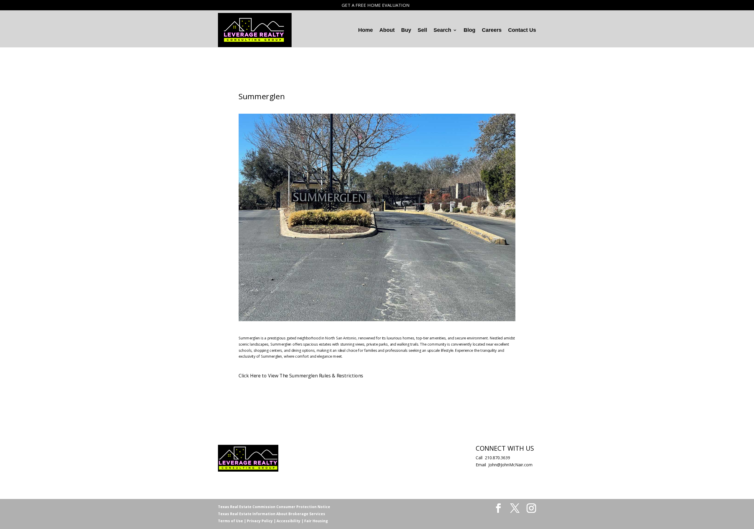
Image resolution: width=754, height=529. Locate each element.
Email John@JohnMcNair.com (504, 464)
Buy (406, 30)
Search (442, 30)
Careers (492, 30)
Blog (469, 30)
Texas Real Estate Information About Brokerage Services (271, 513)
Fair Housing (315, 520)
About (387, 30)
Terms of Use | (232, 520)
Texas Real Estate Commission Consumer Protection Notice (274, 506)
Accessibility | (289, 520)
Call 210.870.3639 (493, 457)
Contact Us (522, 30)
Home (365, 30)
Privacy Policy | (261, 520)
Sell (422, 30)
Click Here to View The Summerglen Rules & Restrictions (301, 375)
